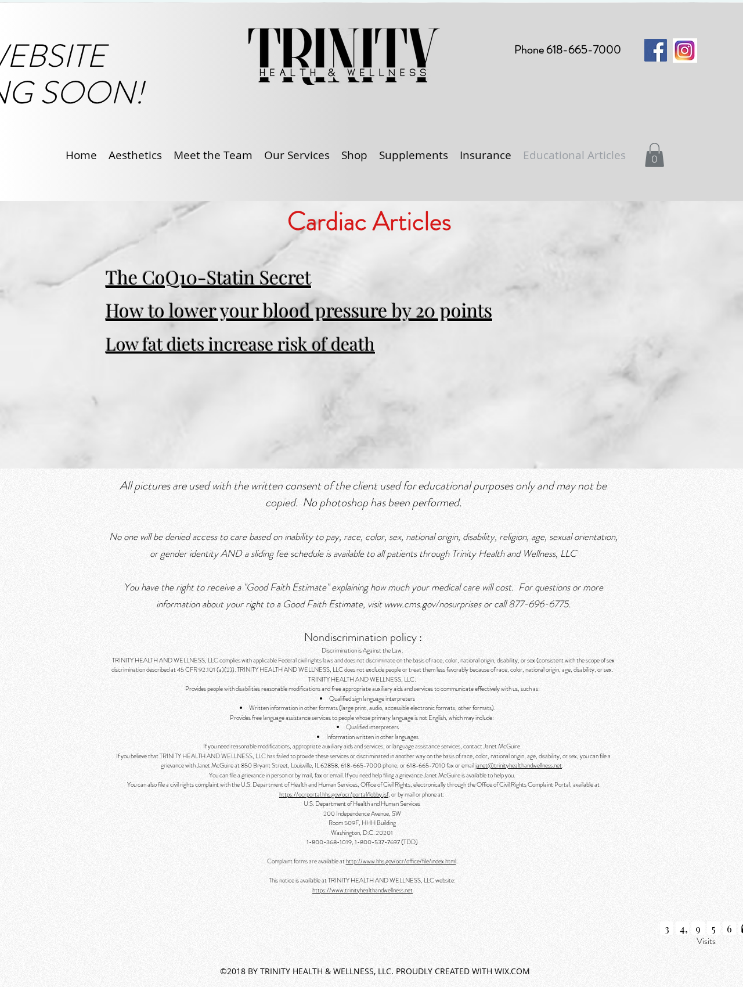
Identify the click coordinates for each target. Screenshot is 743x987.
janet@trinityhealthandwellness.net (518, 765)
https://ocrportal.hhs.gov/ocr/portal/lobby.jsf (333, 794)
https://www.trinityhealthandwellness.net (362, 890)
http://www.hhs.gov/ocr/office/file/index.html (401, 861)
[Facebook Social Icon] (655, 50)
